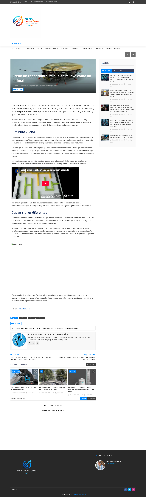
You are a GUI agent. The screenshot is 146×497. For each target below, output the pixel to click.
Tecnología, (49, 86)
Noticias (99, 49)
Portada (17, 44)
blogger (84, 399)
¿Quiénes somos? (36, 2)
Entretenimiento (113, 49)
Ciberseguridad (51, 49)
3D (42, 371)
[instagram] (133, 2)
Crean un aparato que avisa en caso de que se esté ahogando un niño (81, 389)
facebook (91, 399)
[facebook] (126, 2)
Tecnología (16, 49)
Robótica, (43, 86)
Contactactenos (51, 2)
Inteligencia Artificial (33, 49)
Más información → (113, 464)
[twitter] (129, 2)
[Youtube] (122, 489)
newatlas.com (24, 309)
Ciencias (64, 49)
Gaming (75, 49)
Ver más (91, 364)
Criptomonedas (87, 49)
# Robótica (23, 318)
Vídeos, (56, 86)
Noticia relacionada (19, 365)
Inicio (25, 2)
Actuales (106, 71)
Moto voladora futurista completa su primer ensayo (23, 388)
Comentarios (117, 71)
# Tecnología (33, 318)
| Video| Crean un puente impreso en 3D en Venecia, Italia (52, 388)
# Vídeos (42, 318)
